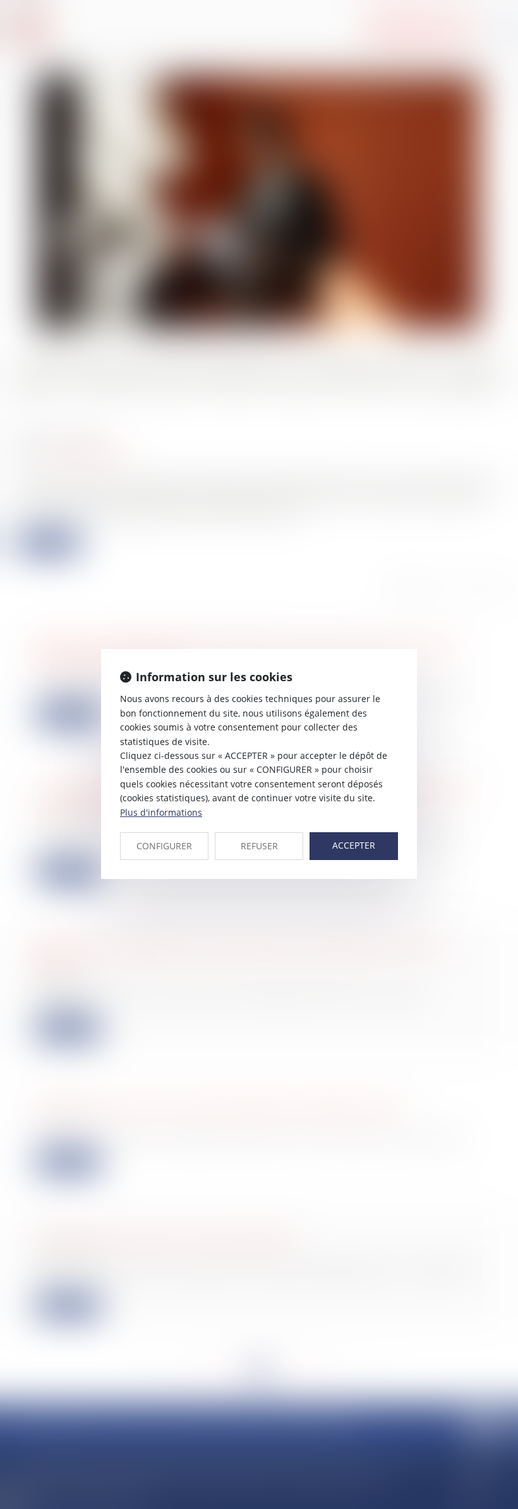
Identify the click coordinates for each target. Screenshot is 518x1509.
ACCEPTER (353, 845)
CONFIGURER (164, 846)
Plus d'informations (161, 812)
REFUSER (259, 846)
